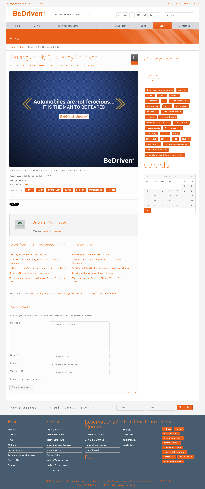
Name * (14, 355)
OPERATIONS (129, 440)
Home (12, 47)
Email (61, 65)
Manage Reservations (16, 3)
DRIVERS (127, 429)
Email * (14, 363)
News (25, 184)
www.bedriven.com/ (51, 230)
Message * (15, 322)
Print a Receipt (36, 3)
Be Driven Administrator (36, 65)
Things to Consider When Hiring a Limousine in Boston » (91, 293)
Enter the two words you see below (29, 379)
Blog (22, 47)
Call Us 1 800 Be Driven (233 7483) (182, 3)
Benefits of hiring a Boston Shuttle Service (29, 273)
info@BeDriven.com (81, 481)
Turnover (134, 484)
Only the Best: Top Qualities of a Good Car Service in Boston (38, 268)
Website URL (17, 371)
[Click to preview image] (73, 119)
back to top (132, 392)
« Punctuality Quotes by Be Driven (47, 293)
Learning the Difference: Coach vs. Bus (27, 254)
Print (54, 65)
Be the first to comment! (80, 65)
